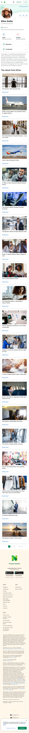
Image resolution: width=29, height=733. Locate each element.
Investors (5, 608)
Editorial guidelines (7, 596)
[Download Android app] (19, 572)
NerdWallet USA (15, 715)
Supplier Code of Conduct (7, 617)
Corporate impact (7, 593)
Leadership (5, 589)
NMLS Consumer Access (8, 648)
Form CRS (19, 681)
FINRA (18, 678)
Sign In (19, 2)
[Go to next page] (22, 546)
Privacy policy (6, 620)
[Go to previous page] (7, 546)
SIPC (21, 678)
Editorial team (6, 602)
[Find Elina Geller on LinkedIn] (26, 15)
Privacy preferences (8, 625)
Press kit (5, 606)
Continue (22, 728)
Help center (18, 587)
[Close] (26, 720)
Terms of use (6, 615)
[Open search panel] (13, 2)
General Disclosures (19, 683)
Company (5, 587)
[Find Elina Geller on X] (20, 15)
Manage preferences (10, 728)
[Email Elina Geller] (23, 15)
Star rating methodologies (6, 599)
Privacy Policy (11, 682)
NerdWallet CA (16, 717)
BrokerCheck (15, 684)
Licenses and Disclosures (19, 648)
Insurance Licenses (12, 657)
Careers (5, 591)
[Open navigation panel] (2, 2)
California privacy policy (7, 623)
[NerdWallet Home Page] (5, 2)
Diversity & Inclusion (8, 594)
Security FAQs (18, 589)
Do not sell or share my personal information (8, 629)
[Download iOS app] (10, 572)
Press (4, 604)
